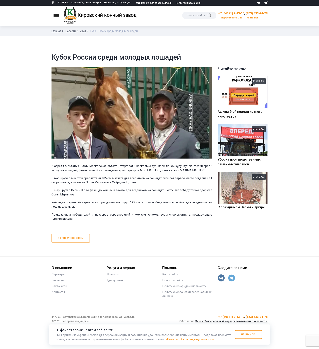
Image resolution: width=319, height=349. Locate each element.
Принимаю (248, 334)
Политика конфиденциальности (184, 286)
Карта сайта (170, 274)
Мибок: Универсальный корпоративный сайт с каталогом (231, 321)
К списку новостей (71, 238)
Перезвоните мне (231, 17)
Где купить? (115, 280)
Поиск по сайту (172, 280)
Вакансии (58, 280)
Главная (56, 31)
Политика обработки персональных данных (187, 294)
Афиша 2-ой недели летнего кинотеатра (240, 114)
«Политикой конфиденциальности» (190, 339)
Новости (71, 31)
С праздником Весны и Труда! (241, 207)
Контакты (252, 17)
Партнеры (58, 274)
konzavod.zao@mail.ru (188, 2)
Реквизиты (59, 286)
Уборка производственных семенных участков (239, 161)
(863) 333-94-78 (256, 13)
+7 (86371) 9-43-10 (231, 13)
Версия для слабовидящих (153, 2)
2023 (83, 31)
